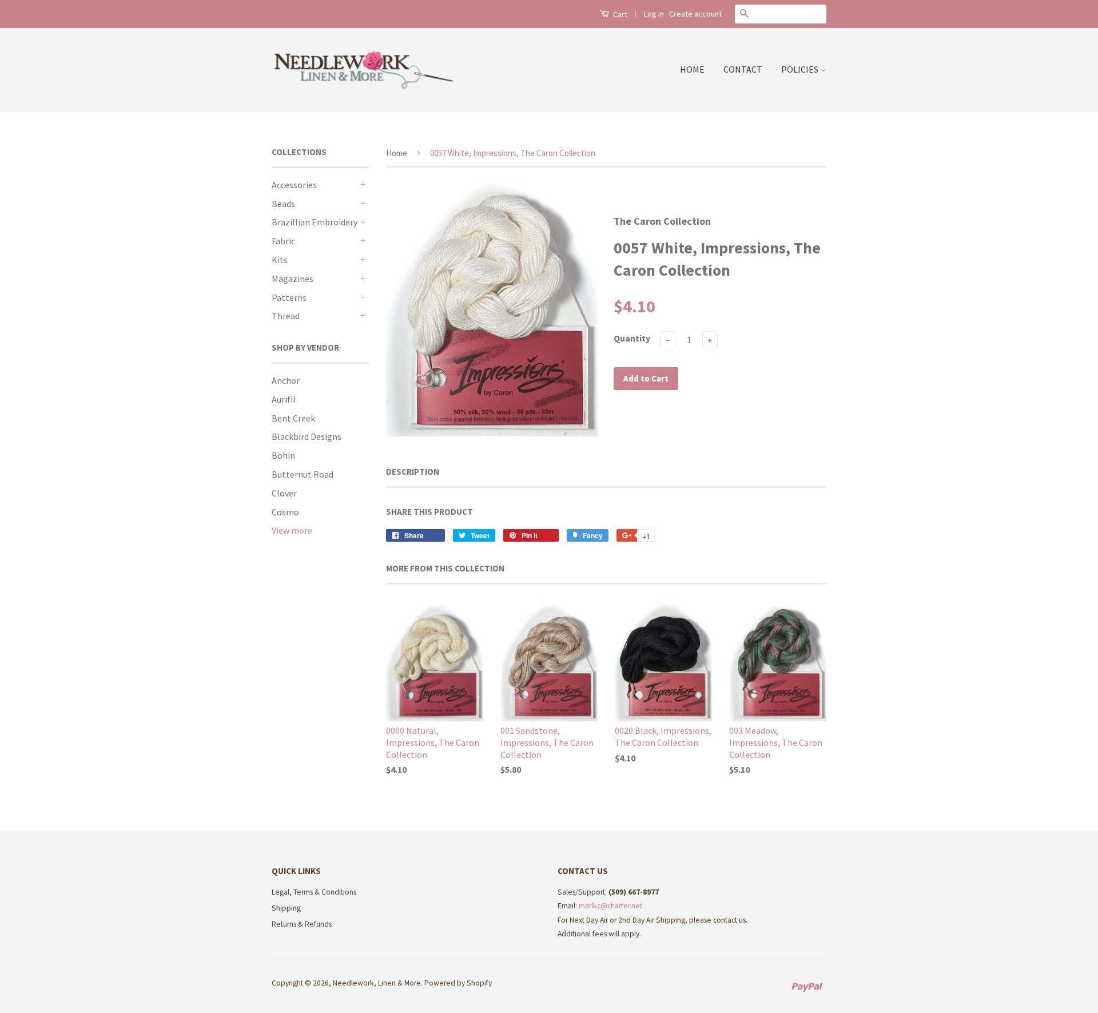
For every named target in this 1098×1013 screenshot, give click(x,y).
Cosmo (285, 512)
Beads (283, 203)
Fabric (283, 241)
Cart (619, 14)
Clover (284, 493)
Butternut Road (302, 474)
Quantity (632, 338)
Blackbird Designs (306, 436)
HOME (692, 69)
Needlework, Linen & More (377, 983)
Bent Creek (293, 418)
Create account (695, 14)
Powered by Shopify (458, 983)
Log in (654, 14)
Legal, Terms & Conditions (314, 892)
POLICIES (800, 69)
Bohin (283, 455)
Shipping (286, 908)
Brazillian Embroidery (314, 222)
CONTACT (742, 69)
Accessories (294, 184)
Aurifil (284, 399)
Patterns (289, 297)
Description (412, 471)
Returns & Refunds (302, 924)
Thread (286, 315)
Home (396, 153)
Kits (280, 259)
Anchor (286, 380)
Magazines (292, 278)
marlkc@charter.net (610, 906)
